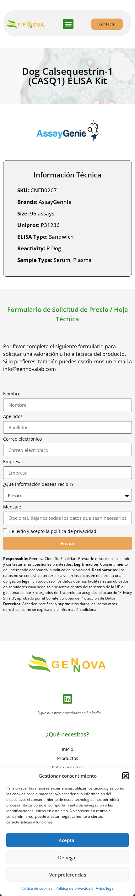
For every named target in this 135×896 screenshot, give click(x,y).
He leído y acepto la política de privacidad (52, 531)
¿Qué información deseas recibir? (38, 484)
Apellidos (13, 416)
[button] (125, 776)
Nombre (11, 394)
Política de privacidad (74, 888)
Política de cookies (36, 888)
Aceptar (67, 840)
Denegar (67, 857)
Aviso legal (105, 888)
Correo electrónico (22, 439)
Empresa (12, 461)
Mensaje (12, 507)
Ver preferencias (67, 875)
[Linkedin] (68, 699)
